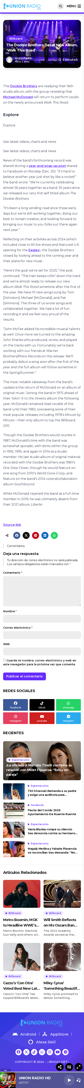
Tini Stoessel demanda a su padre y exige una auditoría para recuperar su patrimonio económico (52, 793)
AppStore (59, 1034)
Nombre (10, 611)
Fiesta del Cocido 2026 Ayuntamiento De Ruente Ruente (52, 812)
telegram (68, 720)
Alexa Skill (46, 1042)
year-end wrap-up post (47, 166)
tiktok (41, 707)
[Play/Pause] (69, 1080)
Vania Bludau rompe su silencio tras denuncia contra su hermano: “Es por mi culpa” (52, 831)
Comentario (12, 572)
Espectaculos (20, 759)
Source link (12, 525)
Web (6, 644)
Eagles (34, 250)
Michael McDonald (18, 97)
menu (71, 6)
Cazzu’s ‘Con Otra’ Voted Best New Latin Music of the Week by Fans (21, 986)
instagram (16, 720)
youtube (42, 720)
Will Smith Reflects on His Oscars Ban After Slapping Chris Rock (61, 923)
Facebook (37, 805)
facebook (15, 707)
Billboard (15, 38)
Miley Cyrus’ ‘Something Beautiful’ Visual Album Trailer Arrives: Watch (62, 986)
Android (28, 1034)
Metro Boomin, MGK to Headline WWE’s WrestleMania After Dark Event (20, 923)
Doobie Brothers (23, 86)
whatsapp (68, 707)
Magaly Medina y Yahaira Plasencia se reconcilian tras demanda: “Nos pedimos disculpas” (52, 851)
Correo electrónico (17, 627)
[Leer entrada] (42, 760)
